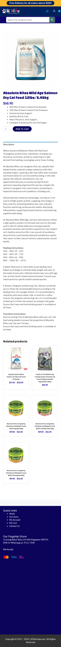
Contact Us (14, 526)
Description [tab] (8, 144)
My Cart (13, 523)
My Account (14, 520)
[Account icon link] (54, 10)
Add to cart (22, 129)
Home (12, 513)
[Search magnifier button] (52, 19)
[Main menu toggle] (47, 11)
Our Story (13, 517)
